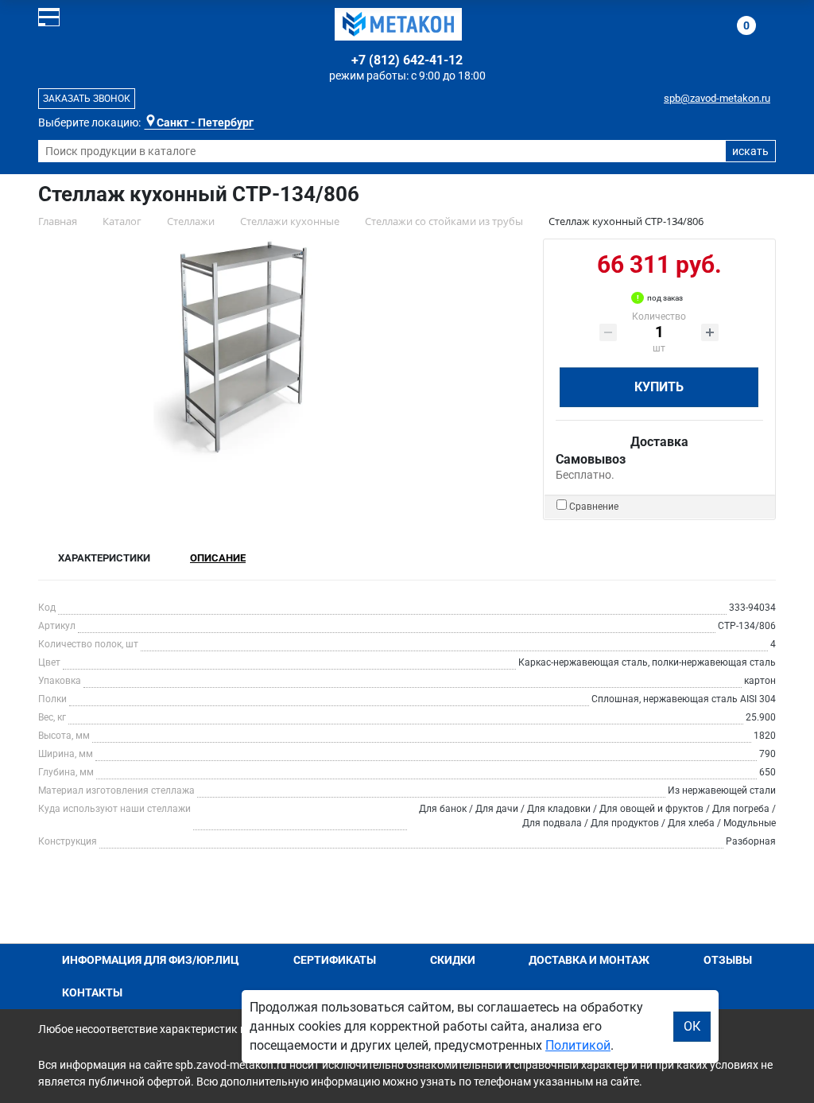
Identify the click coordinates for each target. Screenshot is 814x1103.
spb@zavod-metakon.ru (717, 98)
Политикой (577, 1045)
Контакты (92, 992)
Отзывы (728, 959)
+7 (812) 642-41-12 (407, 60)
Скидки (452, 959)
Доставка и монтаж (589, 959)
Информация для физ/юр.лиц (150, 959)
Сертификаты (334, 959)
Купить (659, 386)
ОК (692, 1026)
